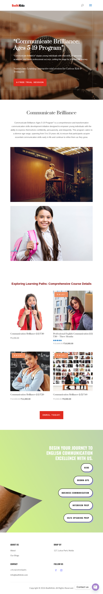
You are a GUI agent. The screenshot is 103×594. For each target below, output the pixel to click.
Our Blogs (14, 555)
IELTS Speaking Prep (78, 517)
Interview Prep (81, 505)
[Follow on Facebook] (56, 570)
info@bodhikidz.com (19, 575)
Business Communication (75, 492)
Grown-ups (83, 480)
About (13, 550)
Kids (86, 467)
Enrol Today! (51, 415)
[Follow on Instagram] (61, 570)
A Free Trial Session (30, 82)
